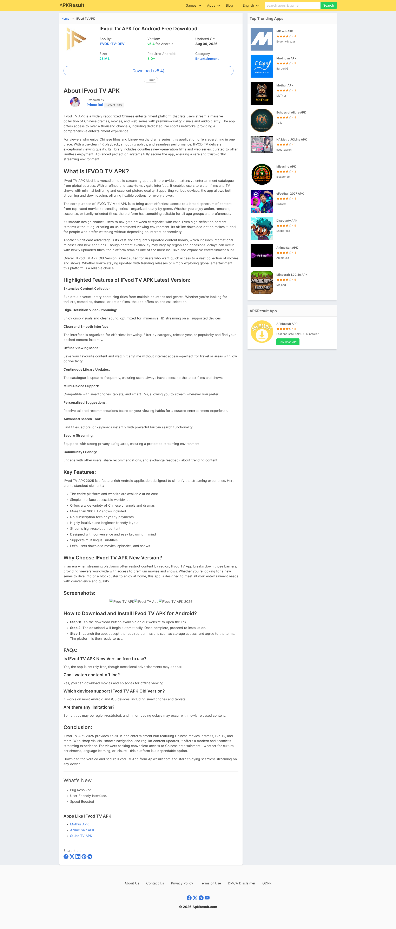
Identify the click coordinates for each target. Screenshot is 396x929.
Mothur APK (79, 824)
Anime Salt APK (82, 830)
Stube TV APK (81, 836)
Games (191, 5)
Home (65, 18)
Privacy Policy (182, 883)
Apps (211, 5)
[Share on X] (72, 857)
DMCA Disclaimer (241, 883)
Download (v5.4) (148, 70)
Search (328, 5)
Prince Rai (95, 105)
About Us (132, 883)
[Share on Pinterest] (84, 857)
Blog (229, 5)
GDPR (266, 883)
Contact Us (155, 883)
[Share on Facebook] (67, 857)
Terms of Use (210, 883)
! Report (150, 79)
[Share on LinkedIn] (78, 857)
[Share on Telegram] (89, 857)
